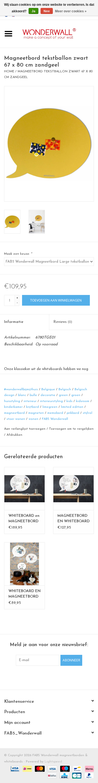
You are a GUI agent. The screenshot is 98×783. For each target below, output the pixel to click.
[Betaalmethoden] (14, 768)
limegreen (49, 407)
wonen (33, 419)
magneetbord (14, 413)
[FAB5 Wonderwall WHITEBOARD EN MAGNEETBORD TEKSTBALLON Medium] (24, 563)
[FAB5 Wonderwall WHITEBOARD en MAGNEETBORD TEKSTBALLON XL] (24, 488)
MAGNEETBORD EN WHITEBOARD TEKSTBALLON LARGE (73, 519)
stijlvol (87, 413)
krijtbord (32, 407)
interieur (30, 401)
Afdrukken (14, 435)
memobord (55, 413)
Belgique (48, 389)
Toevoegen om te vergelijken (71, 429)
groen (75, 395)
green (63, 395)
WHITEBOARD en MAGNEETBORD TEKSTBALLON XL (23, 519)
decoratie (48, 395)
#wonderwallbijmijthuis (21, 389)
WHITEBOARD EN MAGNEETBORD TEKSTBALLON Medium (24, 594)
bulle (33, 395)
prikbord (73, 413)
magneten (36, 413)
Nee (47, 11)
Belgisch (65, 389)
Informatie (13, 322)
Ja (33, 11)
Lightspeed (53, 761)
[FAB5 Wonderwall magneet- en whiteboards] (57, 33)
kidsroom (82, 401)
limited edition (72, 407)
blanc (22, 395)
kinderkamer (13, 407)
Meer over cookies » (71, 11)
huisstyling (12, 401)
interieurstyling (51, 401)
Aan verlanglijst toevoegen (24, 429)
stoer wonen (16, 419)
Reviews (62, 322)
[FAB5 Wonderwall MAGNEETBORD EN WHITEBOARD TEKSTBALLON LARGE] (73, 488)
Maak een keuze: (18, 254)
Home (9, 71)
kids (69, 401)
